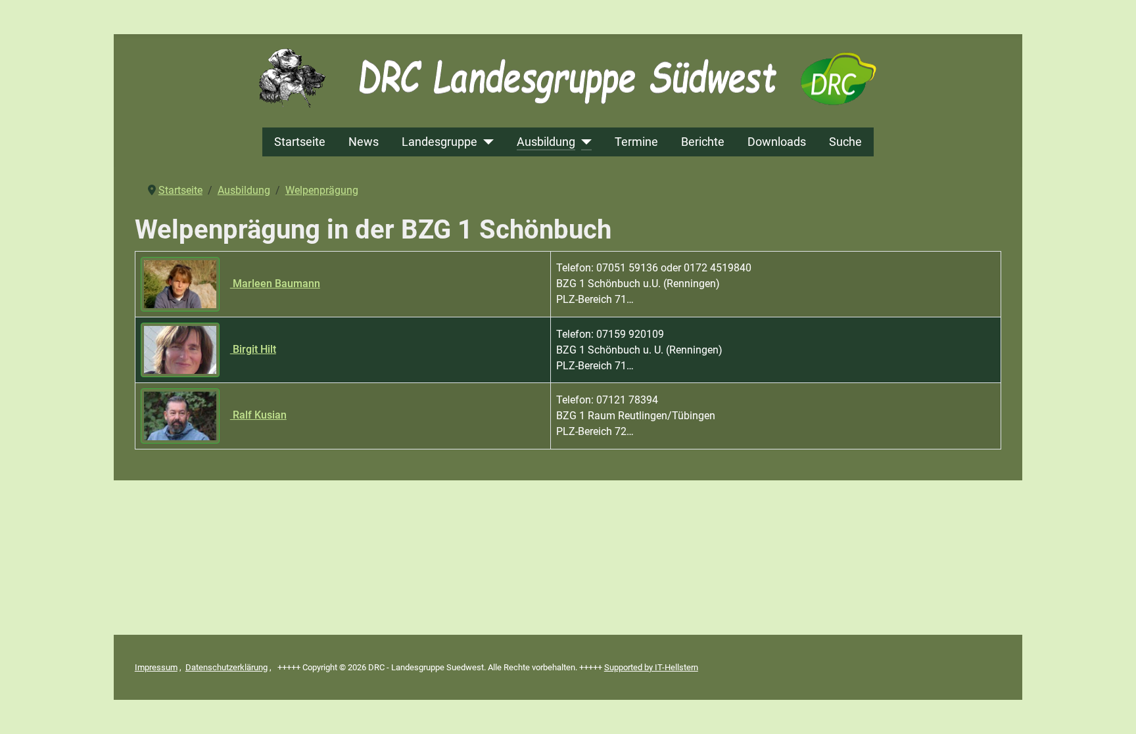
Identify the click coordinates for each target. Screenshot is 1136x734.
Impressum (156, 667)
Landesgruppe (439, 142)
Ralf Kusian (258, 415)
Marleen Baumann (275, 283)
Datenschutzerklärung (226, 667)
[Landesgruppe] (485, 141)
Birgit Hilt (253, 349)
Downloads (776, 142)
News (363, 142)
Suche (845, 142)
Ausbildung (546, 142)
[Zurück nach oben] (1112, 709)
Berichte (702, 142)
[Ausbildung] (583, 141)
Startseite (299, 142)
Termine (636, 142)
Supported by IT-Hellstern (651, 667)
